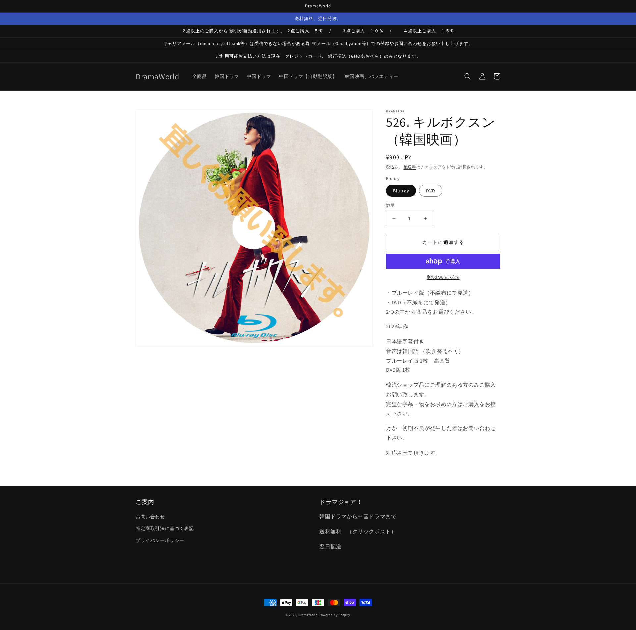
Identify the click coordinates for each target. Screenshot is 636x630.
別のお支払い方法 (443, 276)
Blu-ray (401, 191)
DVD (430, 191)
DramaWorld (308, 615)
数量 (390, 205)
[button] (467, 76)
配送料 (410, 166)
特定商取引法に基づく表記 (165, 528)
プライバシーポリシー (160, 540)
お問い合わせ (150, 517)
